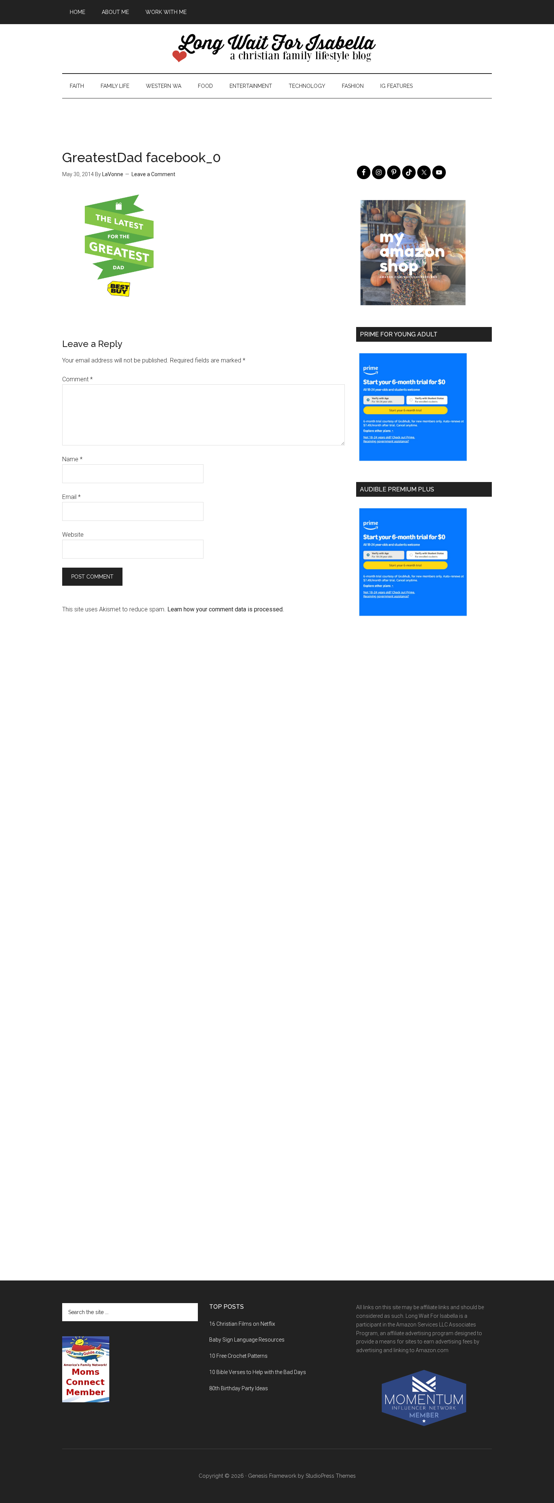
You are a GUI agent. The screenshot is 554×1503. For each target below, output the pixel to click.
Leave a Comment (153, 174)
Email (71, 496)
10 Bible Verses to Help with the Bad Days (257, 1372)
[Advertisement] (277, 115)
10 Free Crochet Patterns (238, 1356)
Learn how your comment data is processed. (225, 609)
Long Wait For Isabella (277, 49)
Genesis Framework (272, 1476)
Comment (77, 379)
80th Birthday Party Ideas (238, 1388)
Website (73, 534)
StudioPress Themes (331, 1476)
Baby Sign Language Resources (247, 1340)
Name (72, 459)
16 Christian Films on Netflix (242, 1324)
